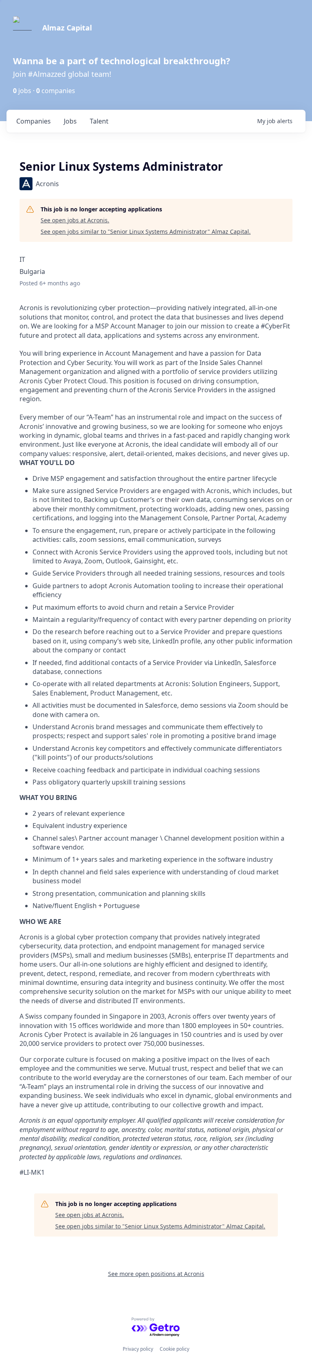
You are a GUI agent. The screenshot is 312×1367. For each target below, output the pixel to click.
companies (33, 121)
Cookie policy (174, 1348)
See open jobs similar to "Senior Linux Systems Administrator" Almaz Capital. (146, 231)
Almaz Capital (67, 28)
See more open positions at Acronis (156, 1274)
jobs (70, 121)
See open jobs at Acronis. (75, 220)
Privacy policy (138, 1348)
